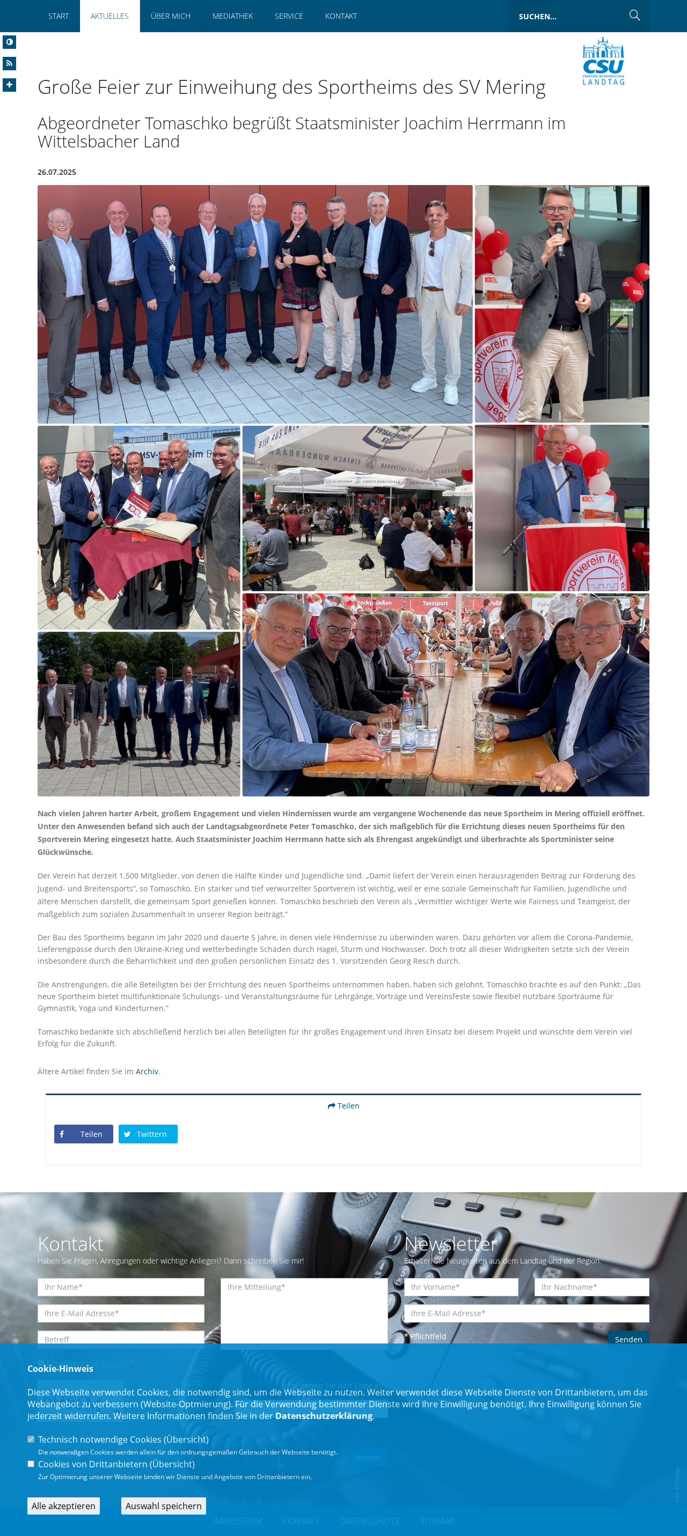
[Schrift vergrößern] (9, 85)
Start (58, 16)
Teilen (347, 1106)
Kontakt (341, 16)
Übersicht (186, 1439)
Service (289, 16)
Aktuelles (110, 16)
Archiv (147, 1071)
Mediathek (233, 16)
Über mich (171, 16)
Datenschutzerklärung (323, 1416)
